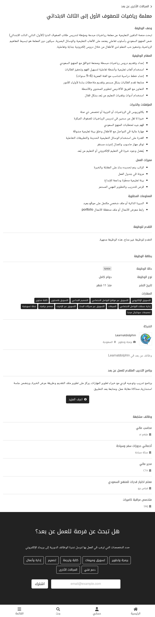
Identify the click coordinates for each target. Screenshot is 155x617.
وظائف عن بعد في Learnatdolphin (130, 355)
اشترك (40, 583)
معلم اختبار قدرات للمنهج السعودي (130, 482)
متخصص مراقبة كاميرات (137, 500)
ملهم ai (143, 434)
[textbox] (77, 119)
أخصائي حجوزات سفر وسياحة (134, 446)
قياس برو (143, 488)
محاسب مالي (144, 428)
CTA (145, 470)
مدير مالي (145, 464)
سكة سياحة (141, 452)
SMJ (146, 506)
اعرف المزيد (76, 399)
